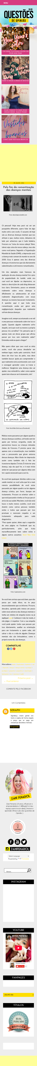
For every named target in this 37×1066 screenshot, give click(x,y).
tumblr (22, 674)
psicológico (5, 671)
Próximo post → (25, 678)
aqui (10, 618)
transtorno (16, 674)
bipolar (14, 664)
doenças (12, 667)
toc (11, 674)
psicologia (28, 667)
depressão (5, 667)
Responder (14, 727)
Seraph (15, 710)
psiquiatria (12, 671)
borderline (28, 664)
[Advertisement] (18, 163)
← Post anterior (11, 681)
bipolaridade (20, 664)
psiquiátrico (20, 671)
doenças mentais (20, 667)
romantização (28, 671)
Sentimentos (5, 674)
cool (33, 664)
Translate (25, 859)
